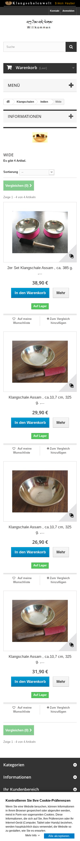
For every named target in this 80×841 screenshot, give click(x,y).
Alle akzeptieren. (59, 835)
